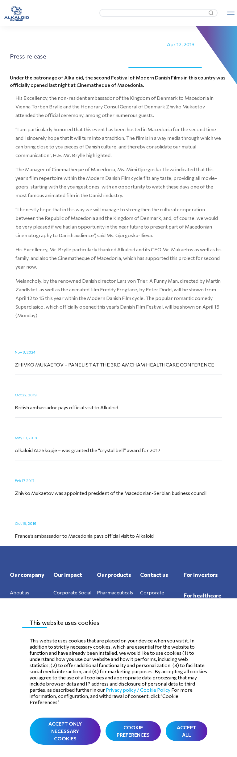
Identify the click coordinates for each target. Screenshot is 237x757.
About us (19, 592)
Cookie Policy (155, 690)
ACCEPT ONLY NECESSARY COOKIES (65, 731)
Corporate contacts (152, 596)
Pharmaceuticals (115, 592)
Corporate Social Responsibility (72, 596)
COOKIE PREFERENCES (133, 731)
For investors (201, 574)
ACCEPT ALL (186, 731)
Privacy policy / (123, 690)
